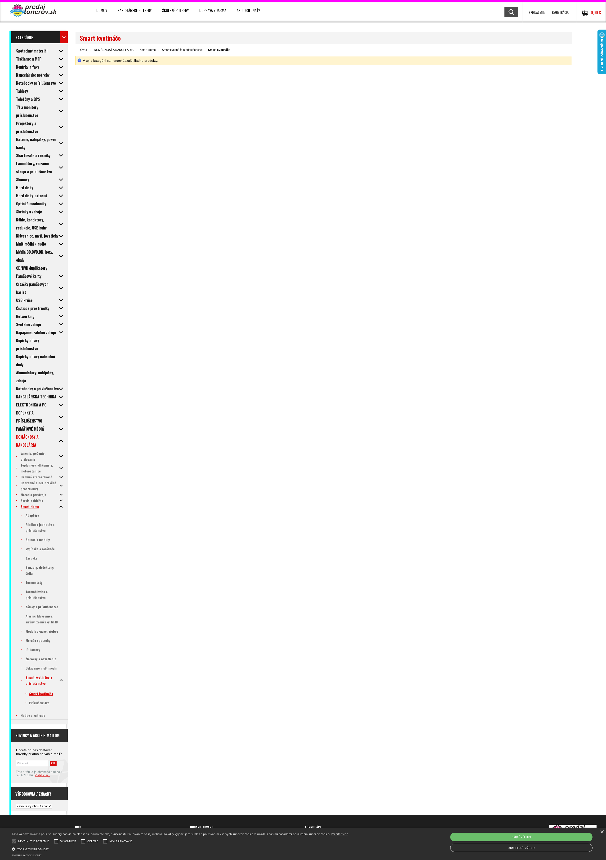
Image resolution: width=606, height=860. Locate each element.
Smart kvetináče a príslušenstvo (182, 50)
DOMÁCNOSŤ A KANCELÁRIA (114, 50)
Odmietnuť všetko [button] (521, 848)
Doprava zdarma (212, 10)
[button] (180, 849)
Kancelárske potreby (135, 10)
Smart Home (148, 50)
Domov (101, 10)
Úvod (83, 50)
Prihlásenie (537, 12)
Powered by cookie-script (26, 855)
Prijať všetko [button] (521, 837)
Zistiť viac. (42, 775)
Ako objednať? (248, 10)
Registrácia (560, 12)
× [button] (602, 832)
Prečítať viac (339, 834)
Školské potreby (175, 10)
